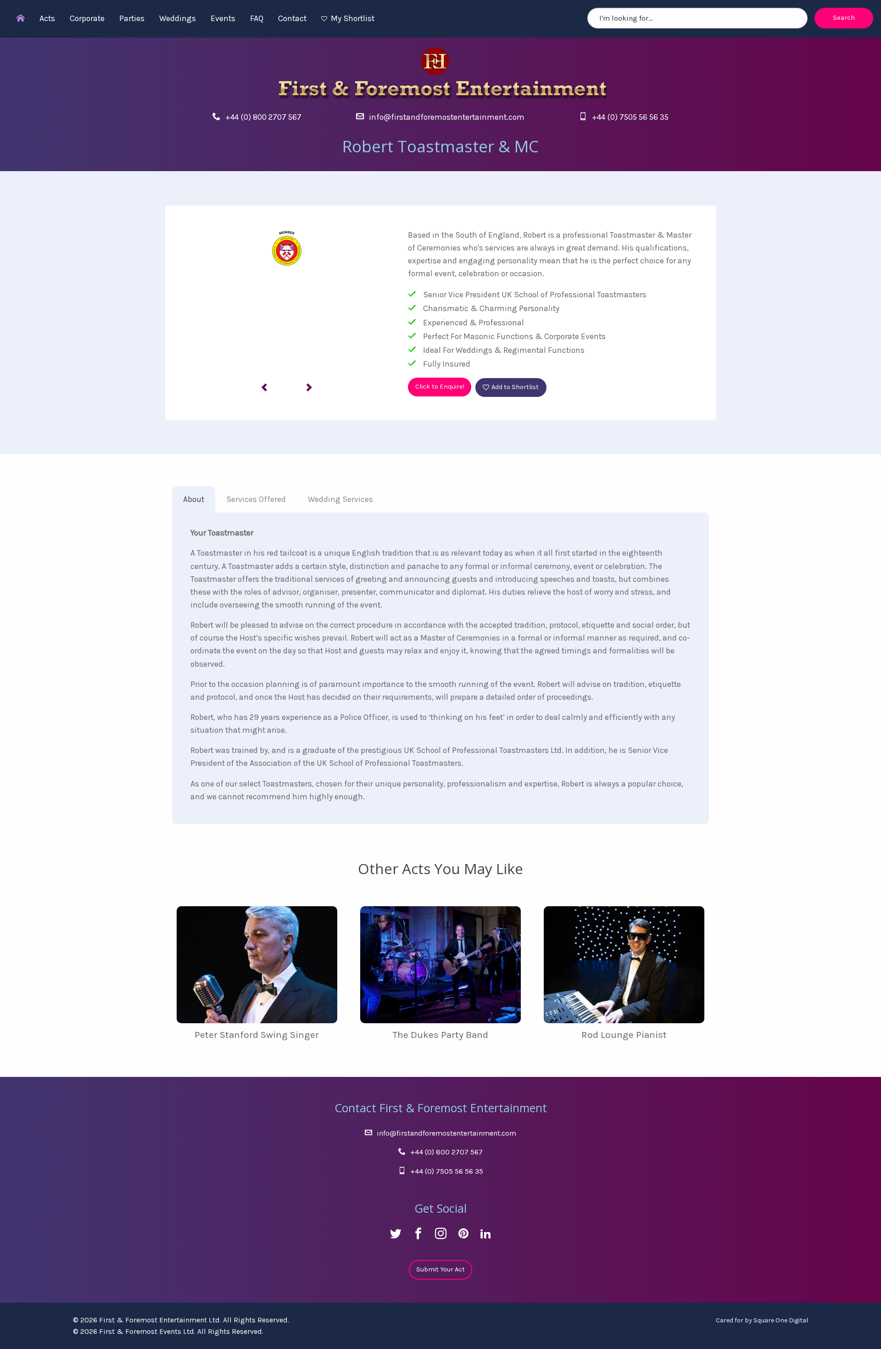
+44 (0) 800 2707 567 (263, 117)
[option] (286, 297)
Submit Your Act (440, 1269)
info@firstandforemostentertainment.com (446, 117)
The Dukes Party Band (440, 1034)
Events (223, 18)
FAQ (256, 18)
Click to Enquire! (439, 386)
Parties (132, 18)
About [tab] (193, 499)
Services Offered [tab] (256, 499)
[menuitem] (16, 19)
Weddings (177, 18)
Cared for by (762, 1320)
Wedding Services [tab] (340, 499)
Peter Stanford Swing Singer (257, 1034)
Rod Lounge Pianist (624, 1034)
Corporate (87, 18)
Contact (292, 18)
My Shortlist (352, 18)
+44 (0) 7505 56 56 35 (630, 117)
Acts (47, 18)
